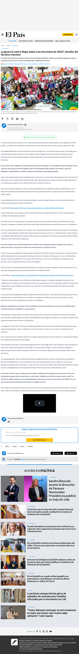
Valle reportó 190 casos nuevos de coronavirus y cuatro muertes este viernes (37, 208)
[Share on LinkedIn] (17, 119)
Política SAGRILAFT (26, 645)
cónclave (30, 446)
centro (22, 446)
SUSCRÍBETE (68, 34)
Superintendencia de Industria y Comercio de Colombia (38, 647)
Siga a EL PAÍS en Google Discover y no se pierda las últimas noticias (26, 64)
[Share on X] (7, 119)
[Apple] (71, 453)
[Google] (57, 453)
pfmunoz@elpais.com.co (53, 651)
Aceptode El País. (23, 435)
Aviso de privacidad (50, 643)
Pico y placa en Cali (63, 41)
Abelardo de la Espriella (44, 41)
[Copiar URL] (22, 119)
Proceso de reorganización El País (30, 649)
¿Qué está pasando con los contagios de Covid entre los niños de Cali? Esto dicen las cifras (41, 275)
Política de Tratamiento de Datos (22, 435)
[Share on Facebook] (2, 119)
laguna (15, 446)
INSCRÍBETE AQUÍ (39, 440)
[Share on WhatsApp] (12, 119)
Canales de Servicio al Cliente (42, 640)
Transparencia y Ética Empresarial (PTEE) (48, 645)
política (7, 446)
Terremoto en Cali (25, 41)
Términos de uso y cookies (67, 643)
